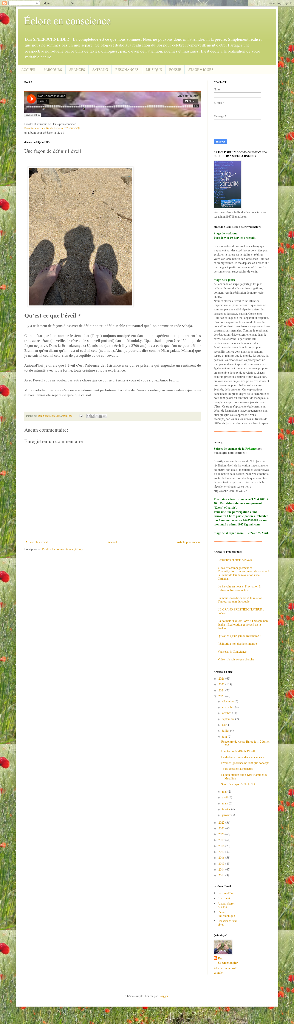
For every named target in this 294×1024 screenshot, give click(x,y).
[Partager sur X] (96, 416)
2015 (221, 863)
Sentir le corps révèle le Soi (238, 784)
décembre (228, 701)
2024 (221, 690)
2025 (221, 684)
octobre (227, 713)
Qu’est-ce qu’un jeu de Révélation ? (239, 636)
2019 (221, 840)
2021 (221, 828)
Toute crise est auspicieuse (237, 769)
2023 (221, 696)
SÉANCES (77, 69)
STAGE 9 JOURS (201, 69)
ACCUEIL (28, 69)
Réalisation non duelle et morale (237, 643)
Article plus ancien (188, 542)
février (226, 809)
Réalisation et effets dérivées (235, 560)
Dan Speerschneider (228, 960)
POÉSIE (175, 69)
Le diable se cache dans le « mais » (242, 757)
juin (225, 736)
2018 (221, 846)
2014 (221, 869)
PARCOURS (53, 69)
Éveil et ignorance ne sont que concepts (245, 763)
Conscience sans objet (227, 922)
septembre (228, 719)
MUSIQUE (154, 69)
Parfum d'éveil (226, 893)
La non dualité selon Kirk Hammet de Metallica (244, 776)
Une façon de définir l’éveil (238, 751)
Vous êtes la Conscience (232, 651)
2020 (221, 834)
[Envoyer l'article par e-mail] (81, 416)
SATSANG (100, 69)
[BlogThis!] (92, 416)
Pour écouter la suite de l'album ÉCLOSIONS (52, 128)
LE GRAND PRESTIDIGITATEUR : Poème (241, 611)
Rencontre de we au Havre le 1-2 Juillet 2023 (245, 743)
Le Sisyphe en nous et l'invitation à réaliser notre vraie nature (239, 588)
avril (225, 797)
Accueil (112, 542)
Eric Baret (224, 898)
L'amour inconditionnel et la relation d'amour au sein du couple (240, 600)
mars (225, 803)
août (225, 725)
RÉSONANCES (127, 69)
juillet (226, 730)
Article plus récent (36, 542)
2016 (221, 857)
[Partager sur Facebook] (101, 416)
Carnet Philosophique (226, 914)
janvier (226, 815)
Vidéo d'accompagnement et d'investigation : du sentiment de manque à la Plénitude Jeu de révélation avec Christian (243, 573)
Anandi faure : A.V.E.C (226, 905)
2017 (221, 852)
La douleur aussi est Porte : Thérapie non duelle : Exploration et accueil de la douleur (243, 624)
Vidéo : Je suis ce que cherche (236, 659)
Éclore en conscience (67, 20)
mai (224, 791)
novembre (228, 707)
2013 (221, 875)
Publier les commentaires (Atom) (62, 549)
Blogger (163, 996)
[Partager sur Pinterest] (105, 416)
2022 (221, 822)
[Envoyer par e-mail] (88, 416)
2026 (221, 678)
